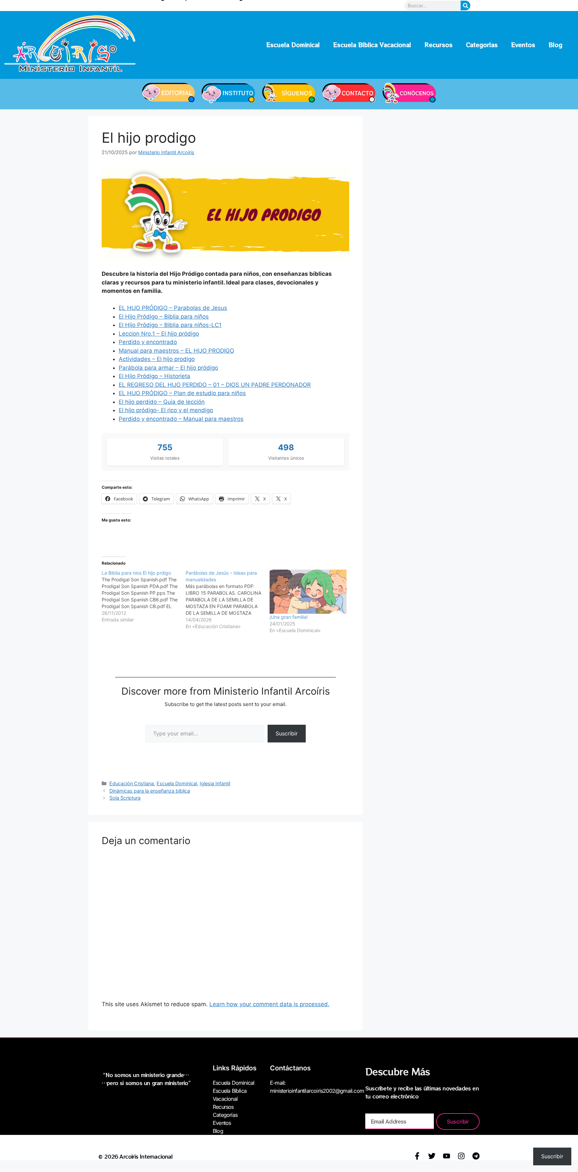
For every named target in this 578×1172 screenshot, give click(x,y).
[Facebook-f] (417, 1156)
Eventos (523, 44)
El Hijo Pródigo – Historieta (154, 376)
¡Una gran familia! (289, 617)
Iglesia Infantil (215, 783)
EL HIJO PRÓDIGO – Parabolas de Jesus (173, 308)
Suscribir (287, 733)
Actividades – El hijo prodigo (157, 359)
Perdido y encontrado (148, 342)
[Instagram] (461, 1156)
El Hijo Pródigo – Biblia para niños (164, 316)
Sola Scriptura (124, 798)
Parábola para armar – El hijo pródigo (168, 367)
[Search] (465, 5)
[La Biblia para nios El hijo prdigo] (144, 596)
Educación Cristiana (131, 783)
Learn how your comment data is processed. (269, 1004)
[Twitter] (432, 1156)
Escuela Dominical (293, 44)
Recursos (438, 44)
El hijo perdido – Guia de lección (162, 401)
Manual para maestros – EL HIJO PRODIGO (176, 350)
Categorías (482, 44)
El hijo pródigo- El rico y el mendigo (166, 410)
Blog (555, 44)
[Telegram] (476, 1156)
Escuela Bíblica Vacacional (372, 44)
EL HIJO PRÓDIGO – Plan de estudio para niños (182, 393)
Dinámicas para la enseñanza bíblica (149, 791)
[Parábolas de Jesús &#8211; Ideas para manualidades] (228, 600)
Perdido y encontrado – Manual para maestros (181, 419)
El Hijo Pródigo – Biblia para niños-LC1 (170, 325)
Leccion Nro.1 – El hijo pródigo (159, 333)
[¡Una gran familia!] (308, 592)
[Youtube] (446, 1156)
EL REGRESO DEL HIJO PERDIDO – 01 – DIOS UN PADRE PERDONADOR (215, 384)
